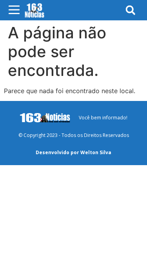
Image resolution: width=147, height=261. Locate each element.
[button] (130, 10)
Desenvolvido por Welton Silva (73, 152)
